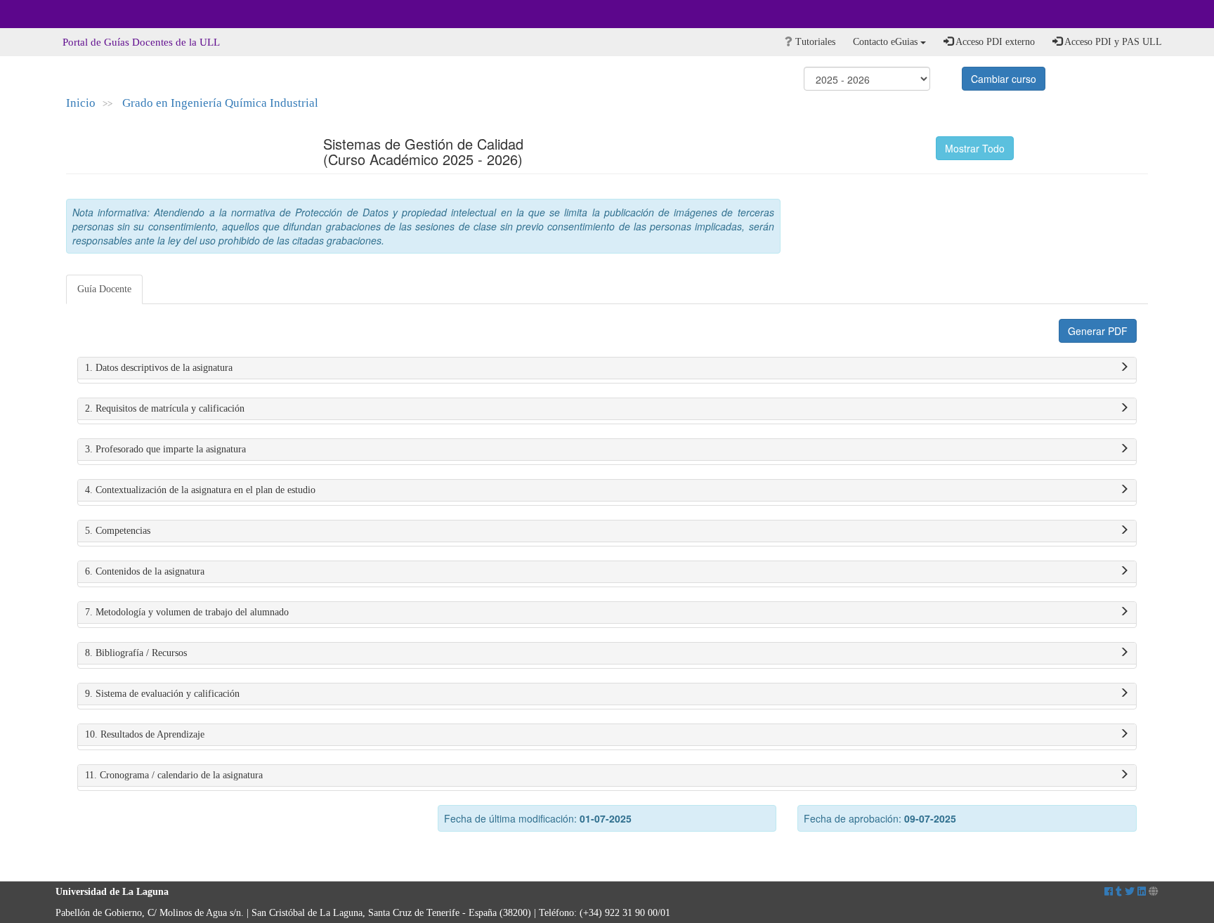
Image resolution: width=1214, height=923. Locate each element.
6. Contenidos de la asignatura (144, 571)
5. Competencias (117, 530)
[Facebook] (1108, 891)
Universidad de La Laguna (94, 14)
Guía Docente (104, 289)
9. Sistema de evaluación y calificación (162, 693)
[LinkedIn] (1141, 891)
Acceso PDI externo (994, 42)
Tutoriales (813, 42)
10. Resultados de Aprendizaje (144, 734)
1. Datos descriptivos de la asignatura (159, 367)
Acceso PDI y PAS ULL (1112, 42)
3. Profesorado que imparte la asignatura (165, 449)
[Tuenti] (1119, 891)
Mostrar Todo (975, 148)
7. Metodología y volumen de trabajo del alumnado (187, 612)
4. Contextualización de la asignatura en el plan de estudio (200, 490)
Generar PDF (1098, 331)
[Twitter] (1130, 891)
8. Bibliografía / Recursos (136, 653)
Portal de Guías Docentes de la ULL (141, 42)
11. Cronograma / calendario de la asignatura (174, 775)
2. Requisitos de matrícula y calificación (164, 408)
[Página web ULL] (1153, 891)
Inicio (81, 103)
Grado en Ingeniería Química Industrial (220, 103)
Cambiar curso (1003, 79)
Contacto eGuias (886, 42)
